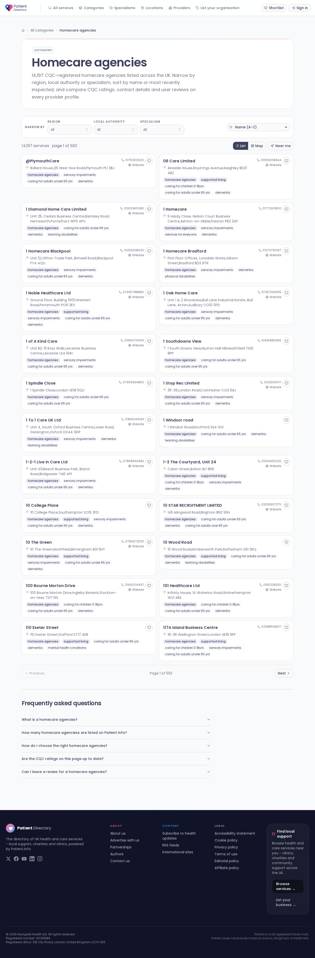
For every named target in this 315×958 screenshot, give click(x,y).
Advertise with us (124, 840)
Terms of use (226, 854)
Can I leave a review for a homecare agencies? (64, 771)
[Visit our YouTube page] (24, 858)
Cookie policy (226, 840)
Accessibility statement (235, 833)
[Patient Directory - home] (22, 8)
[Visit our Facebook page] (16, 858)
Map (259, 145)
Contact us (120, 860)
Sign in (302, 7)
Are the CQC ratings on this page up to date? (63, 758)
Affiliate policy (227, 867)
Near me (283, 145)
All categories (42, 30)
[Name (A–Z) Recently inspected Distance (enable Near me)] (258, 127)
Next (282, 673)
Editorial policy (227, 860)
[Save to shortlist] (149, 161)
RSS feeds (170, 845)
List (243, 145)
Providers (181, 7)
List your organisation (220, 7)
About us (118, 833)
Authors (117, 854)
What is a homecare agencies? (50, 719)
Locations (154, 7)
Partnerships (120, 847)
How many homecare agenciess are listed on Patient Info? (74, 732)
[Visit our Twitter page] (8, 858)
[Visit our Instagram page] (39, 858)
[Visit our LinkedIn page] (32, 858)
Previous (36, 673)
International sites (177, 852)
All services (63, 7)
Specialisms (124, 7)
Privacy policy (226, 847)
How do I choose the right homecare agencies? (64, 745)
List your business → (286, 902)
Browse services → (285, 886)
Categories (94, 7)
